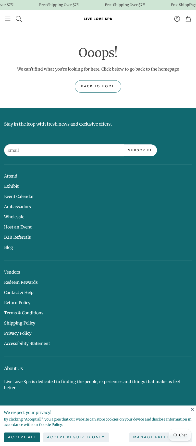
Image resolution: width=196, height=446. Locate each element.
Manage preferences (160, 437)
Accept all (22, 437)
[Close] (192, 409)
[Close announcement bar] (191, 4)
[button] (7, 18)
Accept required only (76, 437)
